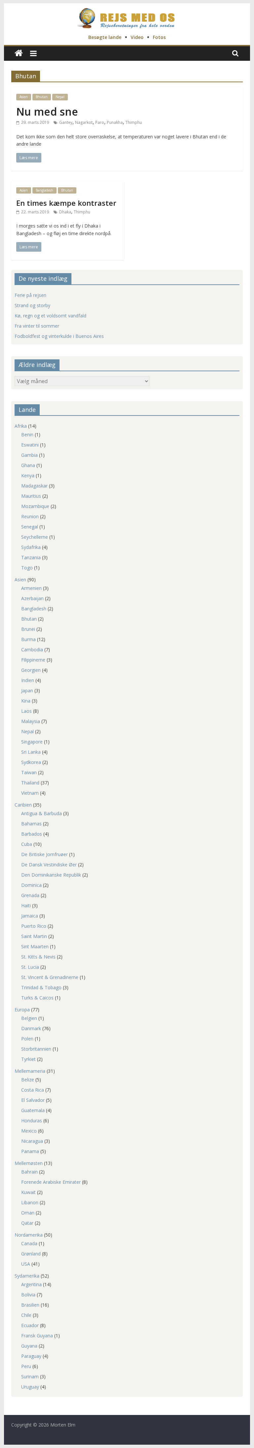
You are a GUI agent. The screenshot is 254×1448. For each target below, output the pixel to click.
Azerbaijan (32, 598)
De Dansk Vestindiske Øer (49, 864)
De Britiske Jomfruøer (44, 854)
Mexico (29, 1131)
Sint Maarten (35, 946)
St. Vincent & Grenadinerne (49, 977)
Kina (25, 701)
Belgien (29, 1018)
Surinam (30, 1376)
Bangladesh (44, 190)
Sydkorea (31, 762)
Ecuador (30, 1325)
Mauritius (31, 496)
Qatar (27, 1223)
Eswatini (30, 445)
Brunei (28, 629)
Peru (26, 1366)
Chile (26, 1315)
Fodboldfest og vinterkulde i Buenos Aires (59, 336)
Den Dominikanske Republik (51, 875)
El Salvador (33, 1100)
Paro (99, 122)
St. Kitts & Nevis (38, 957)
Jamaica (29, 916)
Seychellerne (34, 537)
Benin (27, 434)
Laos (26, 711)
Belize (27, 1079)
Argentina (31, 1284)
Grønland (31, 1253)
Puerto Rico (33, 926)
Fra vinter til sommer (37, 326)
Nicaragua (32, 1141)
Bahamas (31, 823)
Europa (22, 1009)
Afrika (21, 426)
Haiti (26, 905)
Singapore (32, 742)
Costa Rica (32, 1090)
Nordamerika (29, 1235)
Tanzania (31, 557)
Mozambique (35, 506)
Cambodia (32, 649)
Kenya (27, 475)
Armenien (31, 588)
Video (137, 37)
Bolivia (28, 1294)
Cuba (26, 844)
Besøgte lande (104, 37)
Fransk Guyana (37, 1335)
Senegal (29, 527)
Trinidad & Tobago (41, 987)
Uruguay (30, 1387)
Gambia (29, 455)
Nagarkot (84, 122)
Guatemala (33, 1110)
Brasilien (30, 1305)
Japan (27, 690)
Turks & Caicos (37, 998)
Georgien (31, 670)
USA (25, 1264)
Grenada (30, 895)
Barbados (31, 834)
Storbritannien (36, 1049)
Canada (29, 1243)
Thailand (30, 782)
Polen (27, 1038)
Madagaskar (34, 486)
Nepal (60, 96)
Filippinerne (33, 660)
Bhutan (42, 96)
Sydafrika (31, 547)
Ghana (28, 465)
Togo (27, 567)
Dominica (31, 885)
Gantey (65, 122)
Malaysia (30, 721)
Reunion (30, 516)
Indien (27, 680)
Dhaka (65, 212)
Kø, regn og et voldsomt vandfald (50, 315)
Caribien (23, 805)
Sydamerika (27, 1276)
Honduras (31, 1120)
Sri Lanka (31, 752)
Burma (28, 639)
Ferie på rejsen (30, 295)
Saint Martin (34, 936)
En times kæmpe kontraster (66, 203)
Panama (30, 1151)
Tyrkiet (28, 1059)
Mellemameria (30, 1071)
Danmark (31, 1028)
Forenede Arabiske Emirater (51, 1182)
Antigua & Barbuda (41, 813)
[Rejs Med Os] (18, 53)
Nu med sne (47, 111)
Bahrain (29, 1172)
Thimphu (133, 122)
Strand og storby (32, 305)
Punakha (115, 122)
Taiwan (29, 772)
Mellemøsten (29, 1163)
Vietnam (30, 793)
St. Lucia (30, 967)
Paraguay (31, 1356)
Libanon (29, 1202)
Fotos (159, 37)
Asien (24, 96)
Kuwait (28, 1192)
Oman (27, 1213)
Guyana (29, 1346)
